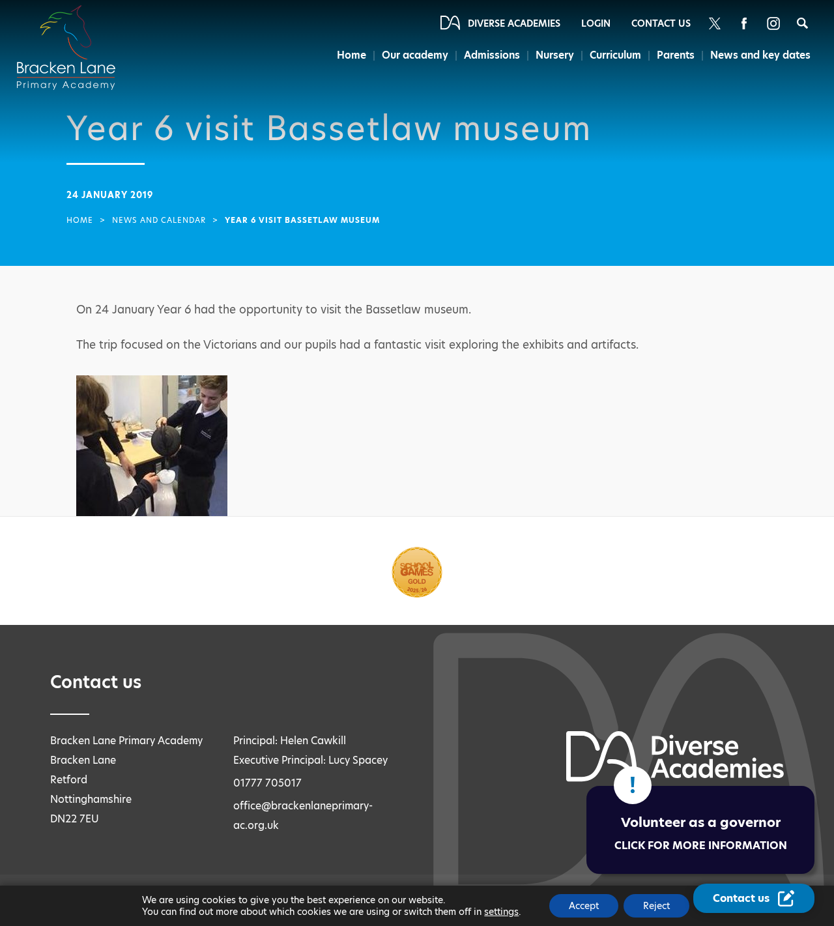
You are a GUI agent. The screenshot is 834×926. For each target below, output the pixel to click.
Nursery (555, 55)
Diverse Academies (514, 23)
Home (351, 55)
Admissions (492, 55)
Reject (656, 905)
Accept (584, 905)
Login (596, 23)
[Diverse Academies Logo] (74, 34)
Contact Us (661, 23)
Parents (676, 55)
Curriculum (615, 55)
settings (501, 912)
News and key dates (760, 55)
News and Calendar (159, 220)
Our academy (415, 55)
